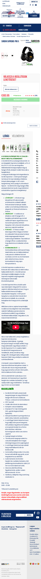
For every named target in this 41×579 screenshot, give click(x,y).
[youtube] (36, 5)
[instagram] (33, 5)
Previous (3, 56)
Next (6, 56)
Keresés (34, 16)
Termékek (9, 26)
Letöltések (6, 1)
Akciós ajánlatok (10, 30)
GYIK (3, 3)
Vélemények (6, 6)
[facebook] (30, 5)
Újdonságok (27, 26)
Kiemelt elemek (23, 30)
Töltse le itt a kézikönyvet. (9, 489)
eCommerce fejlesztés (7, 572)
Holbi (18, 572)
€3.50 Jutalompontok (9, 123)
